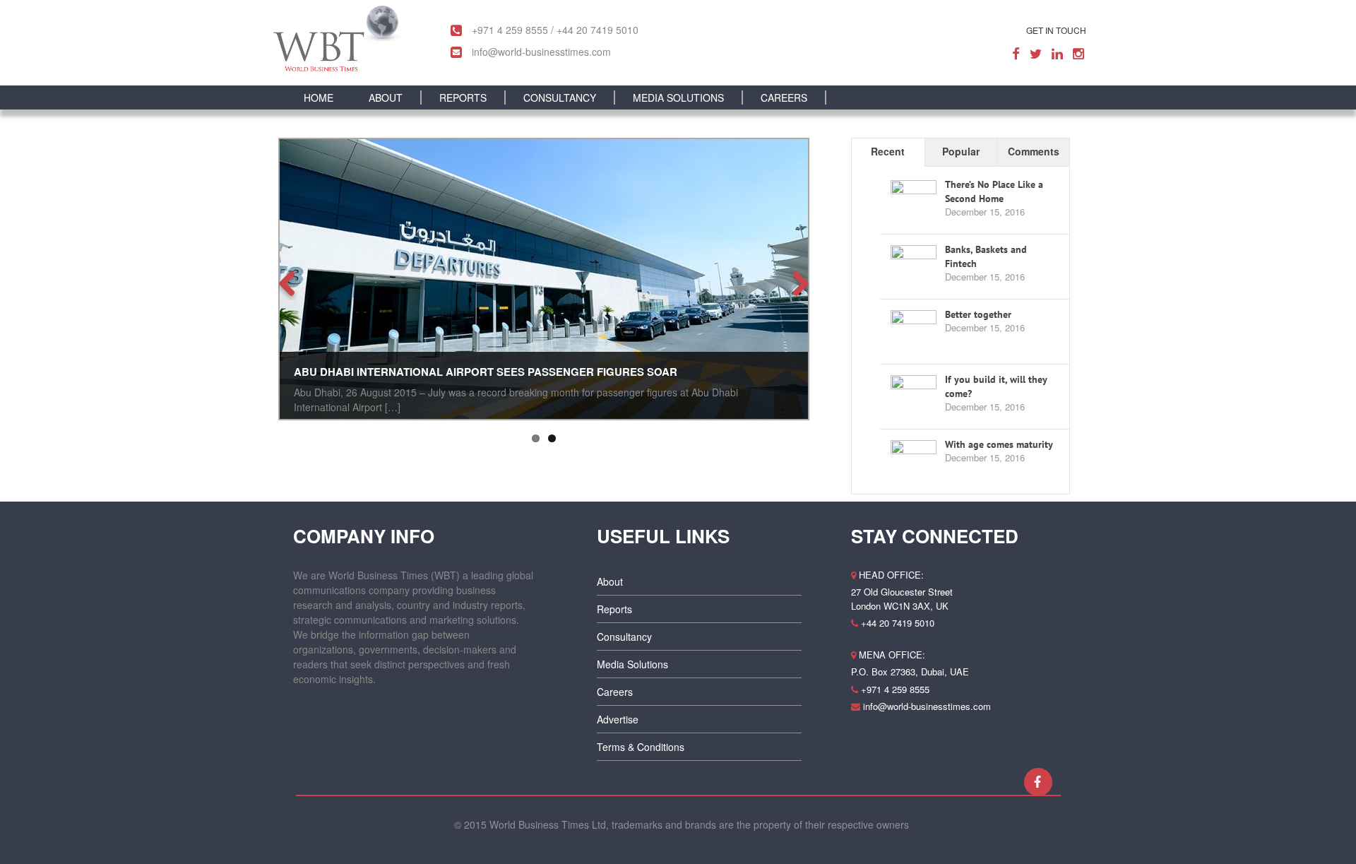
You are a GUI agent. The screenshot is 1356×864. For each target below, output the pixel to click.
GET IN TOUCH (1056, 30)
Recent (888, 151)
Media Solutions (632, 664)
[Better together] (913, 331)
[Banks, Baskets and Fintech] (913, 266)
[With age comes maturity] (913, 461)
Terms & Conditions (640, 747)
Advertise (617, 719)
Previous (292, 282)
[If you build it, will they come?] (913, 396)
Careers (615, 692)
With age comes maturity (999, 444)
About (610, 581)
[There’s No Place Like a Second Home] (913, 201)
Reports (614, 609)
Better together (978, 314)
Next (795, 282)
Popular (961, 151)
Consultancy (624, 636)
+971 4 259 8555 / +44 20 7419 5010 (553, 30)
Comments (1033, 151)
